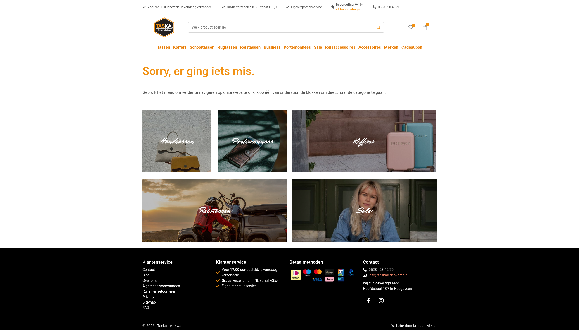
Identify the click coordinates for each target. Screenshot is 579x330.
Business (272, 47)
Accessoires (369, 47)
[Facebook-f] (368, 300)
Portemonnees (297, 47)
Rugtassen (227, 47)
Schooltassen (202, 47)
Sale (318, 47)
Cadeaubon (411, 47)
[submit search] (378, 27)
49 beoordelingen (348, 9)
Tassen (163, 47)
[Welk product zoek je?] (279, 27)
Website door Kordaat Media (414, 326)
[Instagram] (381, 300)
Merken (391, 47)
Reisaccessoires (340, 47)
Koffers (180, 47)
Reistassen (250, 47)
